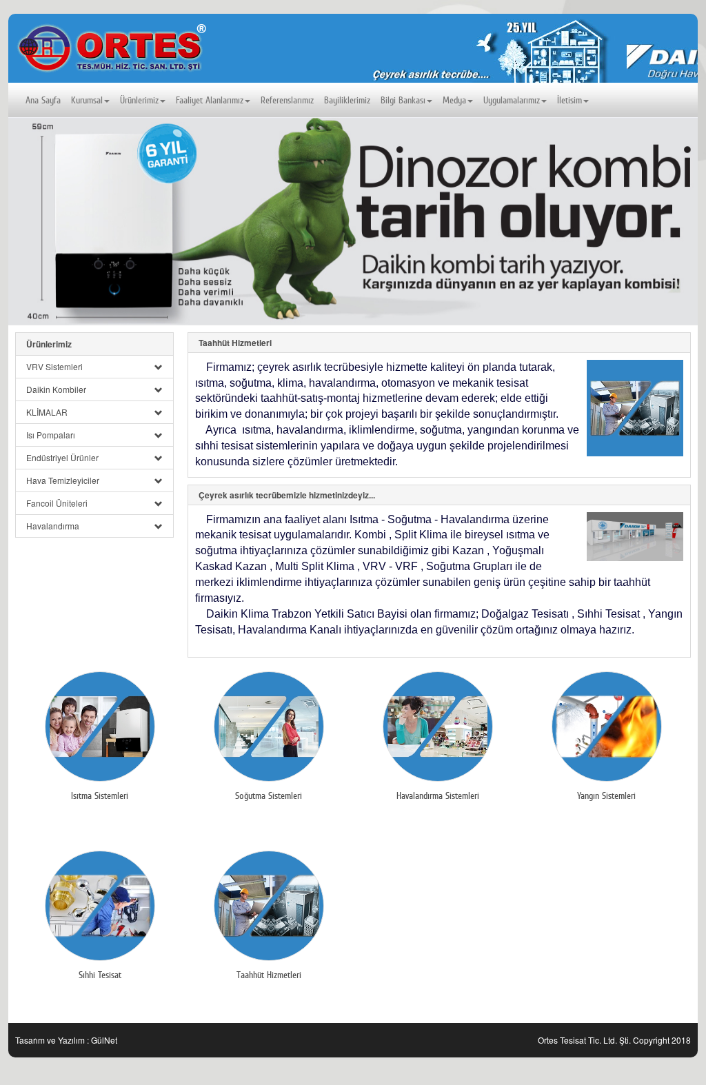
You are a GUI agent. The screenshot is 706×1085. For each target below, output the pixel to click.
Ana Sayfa (43, 99)
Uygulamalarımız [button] (511, 99)
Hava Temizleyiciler (62, 480)
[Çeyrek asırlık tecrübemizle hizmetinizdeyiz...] (631, 539)
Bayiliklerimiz (347, 99)
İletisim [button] (569, 99)
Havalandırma (52, 525)
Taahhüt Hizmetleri (235, 342)
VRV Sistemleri (54, 366)
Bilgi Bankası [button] (403, 99)
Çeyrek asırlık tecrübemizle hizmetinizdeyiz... (287, 495)
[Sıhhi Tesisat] (99, 906)
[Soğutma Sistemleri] (268, 726)
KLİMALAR (47, 412)
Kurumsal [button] (87, 99)
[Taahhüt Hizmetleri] (631, 411)
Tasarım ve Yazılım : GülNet (66, 1040)
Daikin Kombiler (56, 389)
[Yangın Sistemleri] (606, 726)
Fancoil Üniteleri (57, 503)
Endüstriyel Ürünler (62, 457)
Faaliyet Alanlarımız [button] (209, 99)
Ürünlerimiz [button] (139, 99)
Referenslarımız (287, 99)
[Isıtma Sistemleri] (99, 726)
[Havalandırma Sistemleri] (437, 726)
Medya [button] (454, 99)
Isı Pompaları (50, 434)
